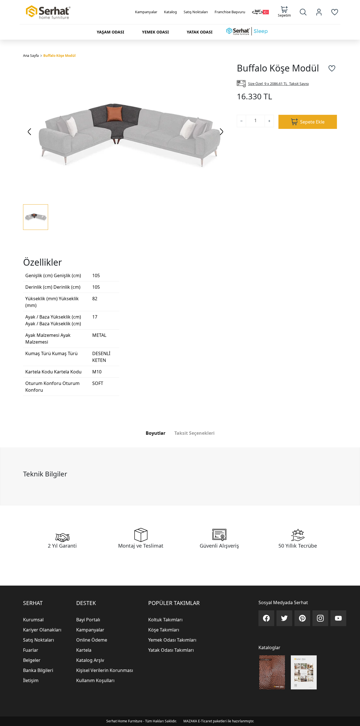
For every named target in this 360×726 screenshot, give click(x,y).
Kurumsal (33, 620)
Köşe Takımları (163, 630)
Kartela (83, 650)
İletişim (31, 680)
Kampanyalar (146, 11)
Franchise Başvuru (230, 11)
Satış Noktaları (196, 11)
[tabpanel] (180, 476)
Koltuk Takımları (165, 620)
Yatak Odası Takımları (171, 650)
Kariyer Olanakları (42, 630)
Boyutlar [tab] (155, 433)
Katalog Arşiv (90, 660)
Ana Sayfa (31, 55)
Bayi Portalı (88, 620)
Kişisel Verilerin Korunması (104, 670)
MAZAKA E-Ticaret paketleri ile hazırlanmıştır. (218, 721)
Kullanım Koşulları (95, 680)
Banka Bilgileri (38, 670)
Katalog (170, 11)
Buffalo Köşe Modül (59, 55)
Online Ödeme (91, 640)
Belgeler (31, 660)
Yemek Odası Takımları (172, 640)
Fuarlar (30, 650)
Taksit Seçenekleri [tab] (194, 433)
